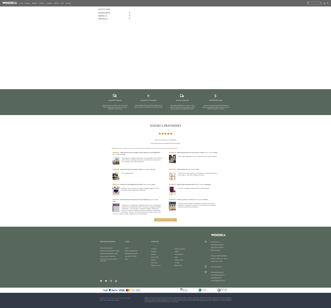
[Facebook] (101, 281)
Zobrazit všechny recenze (165, 219)
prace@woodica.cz (216, 278)
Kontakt (117, 300)
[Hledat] (320, 3)
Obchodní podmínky (106, 248)
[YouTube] (106, 281)
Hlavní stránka (103, 300)
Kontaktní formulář (131, 256)
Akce (113, 300)
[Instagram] (111, 281)
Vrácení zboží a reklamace (108, 256)
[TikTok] (116, 281)
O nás (126, 248)
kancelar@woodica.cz (217, 272)
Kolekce (109, 300)
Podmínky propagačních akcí (109, 253)
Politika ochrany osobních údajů (109, 251)
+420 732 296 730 (216, 267)
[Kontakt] (328, 3)
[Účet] (325, 3)
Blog (126, 259)
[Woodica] (9, 2)
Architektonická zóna (131, 253)
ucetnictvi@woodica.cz (218, 275)
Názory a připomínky (131, 251)
